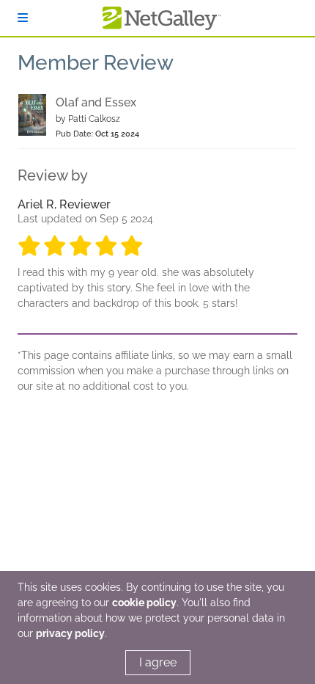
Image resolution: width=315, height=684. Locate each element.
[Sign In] (23, 18)
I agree (158, 662)
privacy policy (70, 633)
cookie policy (144, 602)
